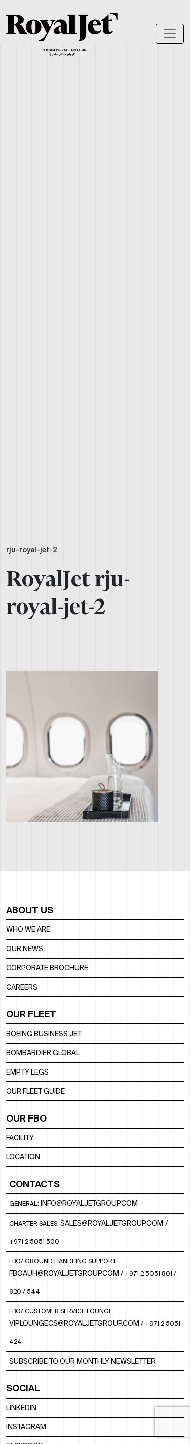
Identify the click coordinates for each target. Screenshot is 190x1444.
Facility (20, 1138)
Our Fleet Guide (35, 1091)
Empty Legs (27, 1072)
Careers (21, 987)
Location (23, 1157)
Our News (24, 949)
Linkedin (21, 1408)
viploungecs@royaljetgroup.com (74, 1323)
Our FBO (26, 1118)
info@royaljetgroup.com (89, 1203)
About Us (29, 910)
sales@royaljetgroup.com (111, 1223)
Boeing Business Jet (44, 1034)
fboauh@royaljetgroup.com (64, 1273)
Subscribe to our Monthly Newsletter (82, 1361)
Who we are (28, 929)
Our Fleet (31, 1014)
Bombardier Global (43, 1053)
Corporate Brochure (47, 968)
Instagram (26, 1427)
